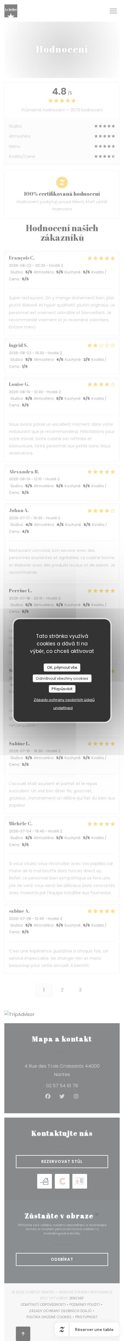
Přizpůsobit (62, 689)
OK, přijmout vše (62, 667)
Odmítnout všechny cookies (62, 678)
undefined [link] (63, 707)
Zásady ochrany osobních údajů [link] (64, 699)
